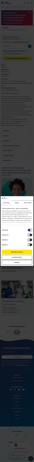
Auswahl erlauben (17, 257)
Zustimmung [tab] (6, 202)
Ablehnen (17, 262)
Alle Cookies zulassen (17, 252)
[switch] (30, 235)
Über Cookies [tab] (28, 202)
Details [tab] (17, 202)
